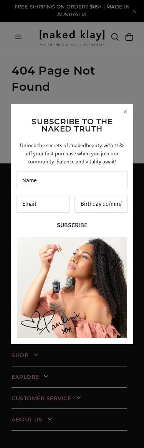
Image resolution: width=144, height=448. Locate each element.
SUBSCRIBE (72, 225)
